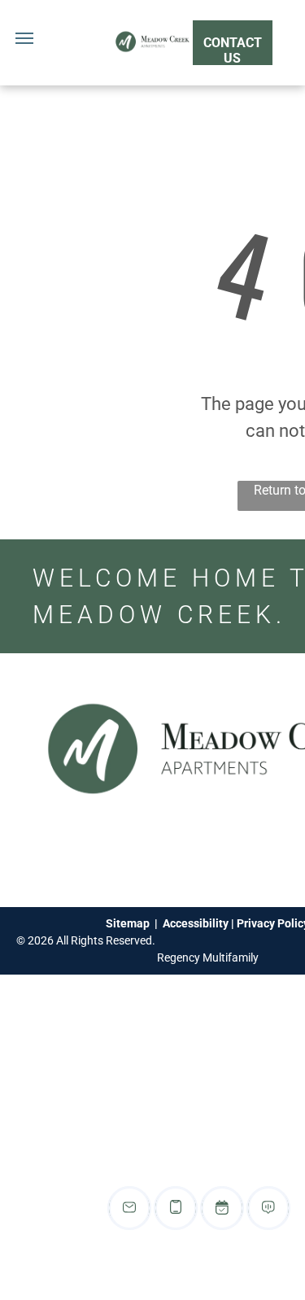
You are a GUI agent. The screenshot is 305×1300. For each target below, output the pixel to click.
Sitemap (128, 923)
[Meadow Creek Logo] (152, 38)
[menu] (24, 38)
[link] (232, 42)
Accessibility (196, 923)
